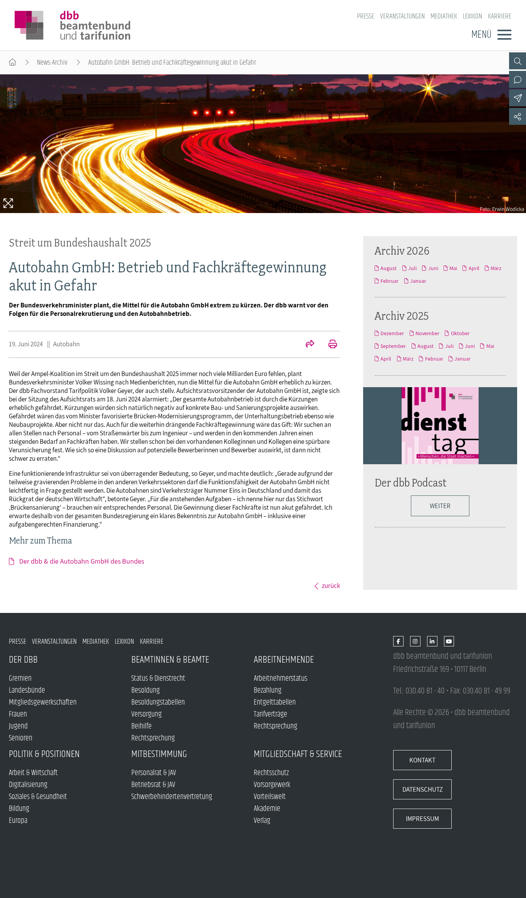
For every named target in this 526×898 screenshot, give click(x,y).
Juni (433, 268)
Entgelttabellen (275, 702)
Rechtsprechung (153, 738)
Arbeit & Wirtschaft (33, 773)
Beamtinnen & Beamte (170, 659)
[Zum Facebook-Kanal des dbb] (398, 641)
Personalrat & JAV (153, 773)
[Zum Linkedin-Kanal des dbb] (432, 641)
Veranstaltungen (402, 16)
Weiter (440, 506)
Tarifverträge (270, 714)
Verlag (262, 821)
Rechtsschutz (271, 773)
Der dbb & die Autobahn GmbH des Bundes (81, 561)
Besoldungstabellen (158, 702)
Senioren (20, 738)
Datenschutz (422, 789)
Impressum (422, 818)
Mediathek (444, 16)
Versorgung (146, 714)
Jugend (18, 726)
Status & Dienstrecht (158, 679)
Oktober (460, 333)
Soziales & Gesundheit (38, 797)
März (496, 268)
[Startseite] (12, 62)
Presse (365, 16)
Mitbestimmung (159, 754)
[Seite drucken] (328, 345)
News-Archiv (52, 62)
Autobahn (66, 344)
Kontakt (422, 760)
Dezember (392, 333)
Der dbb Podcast (411, 482)
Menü (481, 35)
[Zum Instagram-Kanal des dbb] (415, 641)
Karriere (499, 16)
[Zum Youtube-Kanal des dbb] (449, 641)
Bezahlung (267, 691)
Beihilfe (141, 726)
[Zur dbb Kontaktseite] (517, 79)
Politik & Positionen (44, 754)
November (427, 333)
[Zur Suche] (517, 60)
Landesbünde (27, 691)
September (393, 345)
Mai (453, 268)
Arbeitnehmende (284, 659)
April (474, 268)
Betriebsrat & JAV (153, 785)
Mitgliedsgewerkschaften (43, 702)
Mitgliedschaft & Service (298, 754)
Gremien (20, 679)
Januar (418, 280)
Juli (412, 268)
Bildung (19, 809)
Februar (389, 280)
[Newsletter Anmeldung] (517, 97)
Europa (18, 821)
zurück (331, 585)
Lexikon (472, 16)
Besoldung (145, 691)
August (388, 268)
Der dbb (23, 659)
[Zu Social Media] (517, 116)
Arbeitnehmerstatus (280, 679)
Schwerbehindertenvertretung (171, 797)
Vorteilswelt (270, 797)
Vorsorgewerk (272, 785)
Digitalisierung (28, 785)
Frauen (18, 714)
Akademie (267, 809)
